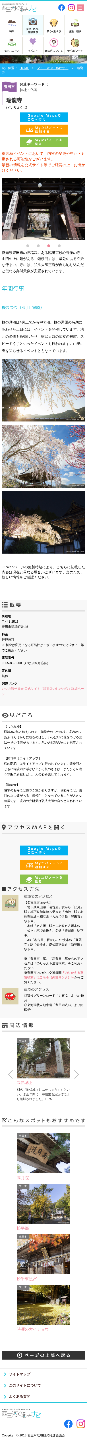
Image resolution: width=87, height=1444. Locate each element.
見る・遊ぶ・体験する (52, 68)
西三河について (54, 50)
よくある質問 (19, 1396)
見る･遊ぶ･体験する (32, 30)
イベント (33, 50)
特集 (11, 31)
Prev (10, 1074)
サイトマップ (19, 1374)
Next (76, 1074)
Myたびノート (75, 50)
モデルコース (11, 50)
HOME (24, 68)
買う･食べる (54, 31)
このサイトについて (25, 1385)
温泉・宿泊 (75, 31)
